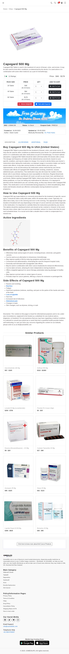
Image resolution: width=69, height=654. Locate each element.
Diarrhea (9, 286)
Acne (4, 582)
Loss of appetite (12, 294)
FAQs (5, 601)
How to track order (9, 611)
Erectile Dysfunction (9, 585)
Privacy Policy (7, 596)
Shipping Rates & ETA (10, 608)
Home (5, 9)
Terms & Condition (8, 598)
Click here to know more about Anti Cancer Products (34, 544)
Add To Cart (56, 86)
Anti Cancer (6, 587)
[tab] (10, 142)
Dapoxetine (6, 577)
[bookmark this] (65, 3)
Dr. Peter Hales (50, 132)
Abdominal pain (12, 301)
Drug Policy (6, 603)
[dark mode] (51, 3)
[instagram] (18, 620)
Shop (11, 9)
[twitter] (9, 620)
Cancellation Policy (9, 606)
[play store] (27, 643)
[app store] (42, 643)
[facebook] (5, 620)
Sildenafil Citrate (8, 572)
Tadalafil (5, 575)
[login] (62, 3)
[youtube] (13, 620)
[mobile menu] (3, 3)
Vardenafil (6, 580)
